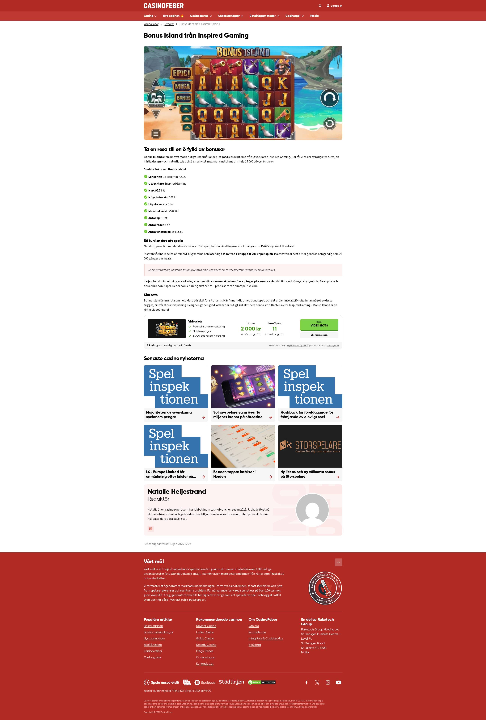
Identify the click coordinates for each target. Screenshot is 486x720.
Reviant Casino (206, 626)
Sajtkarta (255, 644)
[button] (338, 562)
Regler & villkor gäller (297, 345)
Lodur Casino (205, 632)
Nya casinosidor (154, 638)
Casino (148, 16)
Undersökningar (229, 16)
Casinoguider (153, 657)
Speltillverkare (153, 644)
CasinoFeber (151, 24)
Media (314, 16)
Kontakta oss (257, 632)
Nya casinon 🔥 (173, 16)
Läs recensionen (319, 335)
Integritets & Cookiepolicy (266, 638)
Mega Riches (204, 651)
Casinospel (292, 16)
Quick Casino (205, 638)
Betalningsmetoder (263, 16)
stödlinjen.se (333, 345)
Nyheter (169, 24)
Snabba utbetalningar (158, 632)
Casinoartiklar (153, 651)
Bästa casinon (153, 626)
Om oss (254, 626)
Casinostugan (205, 657)
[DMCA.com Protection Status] (261, 682)
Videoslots (319, 323)
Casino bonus (199, 16)
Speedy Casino (206, 644)
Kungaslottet (204, 663)
